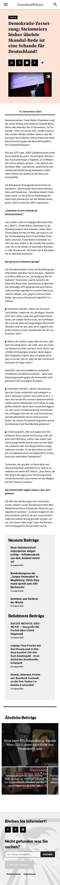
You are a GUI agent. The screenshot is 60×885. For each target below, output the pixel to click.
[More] (42, 62)
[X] (19, 62)
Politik (13, 17)
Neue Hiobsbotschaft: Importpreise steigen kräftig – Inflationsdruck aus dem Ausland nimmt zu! (25, 554)
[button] (5, 4)
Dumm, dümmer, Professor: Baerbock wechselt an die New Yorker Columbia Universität (25, 680)
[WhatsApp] (11, 62)
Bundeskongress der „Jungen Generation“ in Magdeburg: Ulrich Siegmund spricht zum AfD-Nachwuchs (25, 580)
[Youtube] (23, 830)
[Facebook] (34, 62)
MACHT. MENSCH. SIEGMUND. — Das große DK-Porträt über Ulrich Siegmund (25, 629)
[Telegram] (27, 62)
